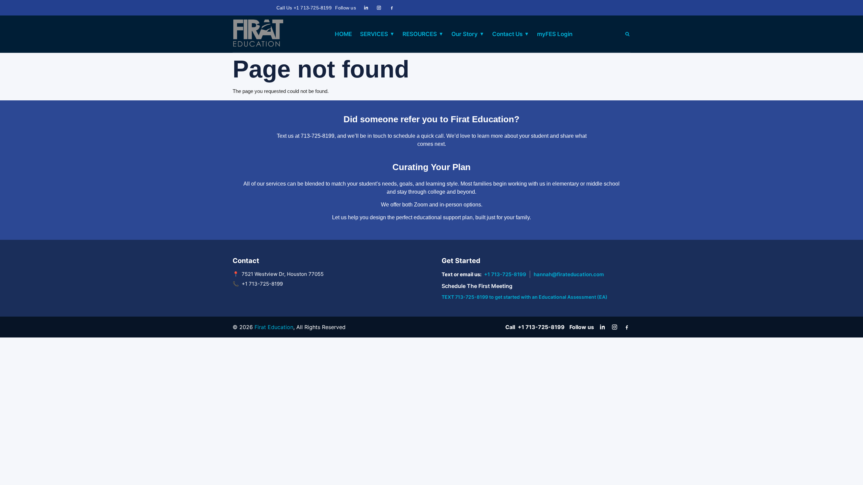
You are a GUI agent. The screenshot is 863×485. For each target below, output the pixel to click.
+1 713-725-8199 (505, 274)
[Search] (627, 34)
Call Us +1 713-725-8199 (304, 7)
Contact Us (507, 34)
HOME (343, 34)
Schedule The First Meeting (477, 286)
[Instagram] (379, 8)
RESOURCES (420, 34)
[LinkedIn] (366, 8)
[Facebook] (391, 8)
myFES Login (554, 34)
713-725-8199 (317, 136)
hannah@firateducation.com (569, 274)
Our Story (464, 34)
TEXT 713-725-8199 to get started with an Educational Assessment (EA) (524, 297)
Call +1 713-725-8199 (535, 327)
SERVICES (374, 34)
